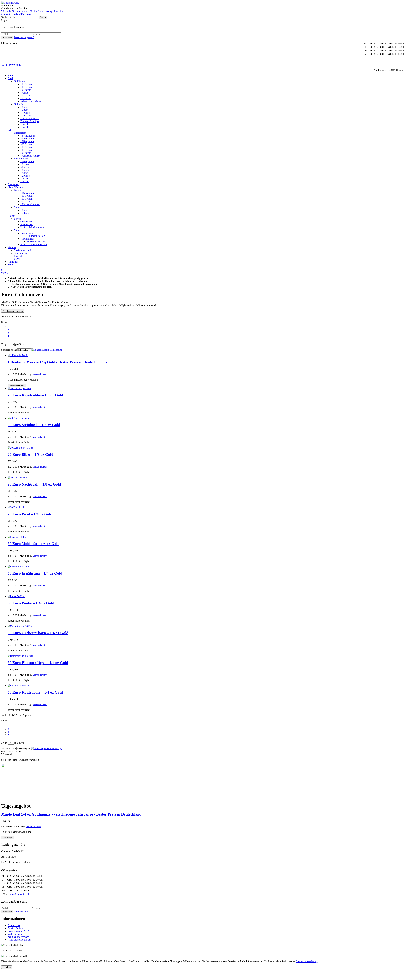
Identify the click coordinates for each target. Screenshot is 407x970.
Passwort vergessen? (24, 37)
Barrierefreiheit (15, 928)
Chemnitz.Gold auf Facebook (16, 14)
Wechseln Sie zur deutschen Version (19, 11)
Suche (11, 264)
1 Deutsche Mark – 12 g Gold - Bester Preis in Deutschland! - (57, 362)
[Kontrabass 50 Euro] (19, 685)
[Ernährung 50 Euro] (19, 566)
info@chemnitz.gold (20, 894)
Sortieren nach (8, 349)
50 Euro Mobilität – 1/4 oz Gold (33, 544)
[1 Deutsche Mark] (18, 355)
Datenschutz (14, 925)
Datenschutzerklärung (307, 961)
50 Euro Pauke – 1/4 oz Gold (31, 603)
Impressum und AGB (18, 931)
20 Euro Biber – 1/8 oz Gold (30, 454)
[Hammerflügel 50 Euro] (20, 656)
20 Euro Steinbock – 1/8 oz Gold (34, 425)
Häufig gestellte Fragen (19, 939)
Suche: (4, 17)
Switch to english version (50, 11)
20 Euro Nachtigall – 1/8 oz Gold (34, 484)
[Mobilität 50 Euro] (18, 537)
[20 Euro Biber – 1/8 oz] (20, 447)
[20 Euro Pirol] (16, 507)
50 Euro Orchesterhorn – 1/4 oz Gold (38, 633)
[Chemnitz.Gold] (10, 2)
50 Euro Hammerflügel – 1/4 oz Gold (38, 663)
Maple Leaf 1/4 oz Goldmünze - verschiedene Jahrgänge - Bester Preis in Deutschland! (72, 814)
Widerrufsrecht (15, 934)
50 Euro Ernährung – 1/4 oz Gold (35, 573)
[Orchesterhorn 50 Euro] (20, 626)
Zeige (4, 344)
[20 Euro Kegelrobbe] (19, 388)
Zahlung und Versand (18, 936)
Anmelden (13, 261)
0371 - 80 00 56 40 (11, 64)
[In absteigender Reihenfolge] (46, 349)
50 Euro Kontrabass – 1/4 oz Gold (35, 692)
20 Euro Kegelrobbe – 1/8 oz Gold (35, 395)
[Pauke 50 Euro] (16, 596)
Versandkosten (40, 374)
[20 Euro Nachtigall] (18, 477)
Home (11, 75)
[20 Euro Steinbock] (18, 418)
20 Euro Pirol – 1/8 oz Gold (30, 514)
